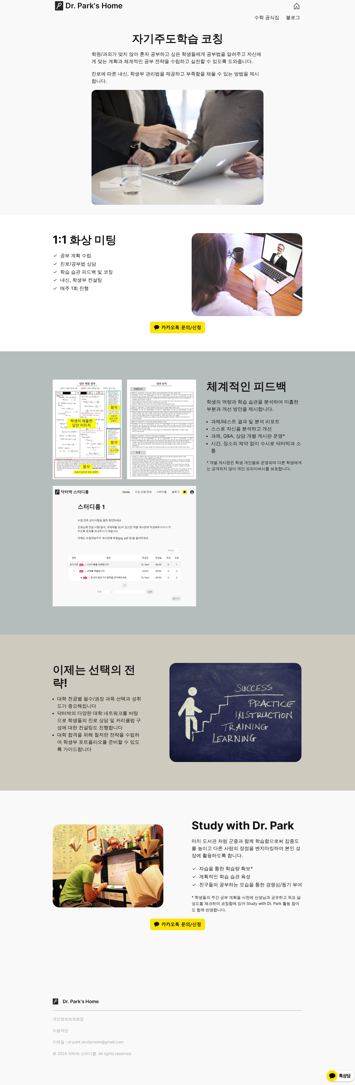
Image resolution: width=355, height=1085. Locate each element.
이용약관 (60, 1030)
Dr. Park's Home (94, 5)
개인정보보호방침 (68, 1018)
